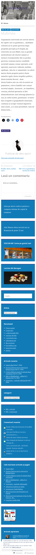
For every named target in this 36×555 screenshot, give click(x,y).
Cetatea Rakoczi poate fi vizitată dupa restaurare (18, 476)
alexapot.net (18, 8)
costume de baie (11, 335)
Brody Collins (10, 427)
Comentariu (27, 196)
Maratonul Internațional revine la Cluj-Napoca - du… (19, 497)
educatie (6, 131)
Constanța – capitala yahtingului (16, 380)
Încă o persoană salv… (13, 446)
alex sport (15, 29)
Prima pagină (10, 328)
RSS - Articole (10, 409)
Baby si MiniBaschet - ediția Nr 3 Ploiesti (16, 481)
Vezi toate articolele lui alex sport (12, 158)
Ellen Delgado (11, 440)
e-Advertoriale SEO (12, 333)
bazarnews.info (11, 348)
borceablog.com (11, 345)
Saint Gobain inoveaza (20, 437)
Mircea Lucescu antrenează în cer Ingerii (17, 492)
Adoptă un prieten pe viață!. (15, 487)
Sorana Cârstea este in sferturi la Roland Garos (17, 472)
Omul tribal (9, 365)
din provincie (10, 343)
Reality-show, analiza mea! (8, 168)
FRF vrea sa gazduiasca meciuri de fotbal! (27, 168)
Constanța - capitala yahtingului (16, 484)
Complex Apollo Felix (13, 500)
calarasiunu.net (11, 341)
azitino (8, 350)
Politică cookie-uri (16, 547)
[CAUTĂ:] (18, 296)
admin (8, 437)
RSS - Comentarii (11, 412)
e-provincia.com (11, 338)
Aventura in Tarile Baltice (14, 489)
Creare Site (9, 331)
